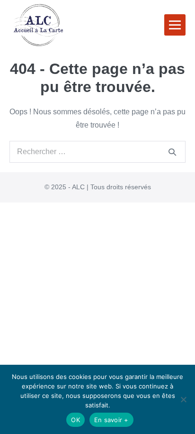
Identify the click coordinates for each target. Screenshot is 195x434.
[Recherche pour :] (97, 152)
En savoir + (111, 420)
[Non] (183, 399)
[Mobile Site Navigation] (175, 25)
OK (75, 420)
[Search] (172, 151)
